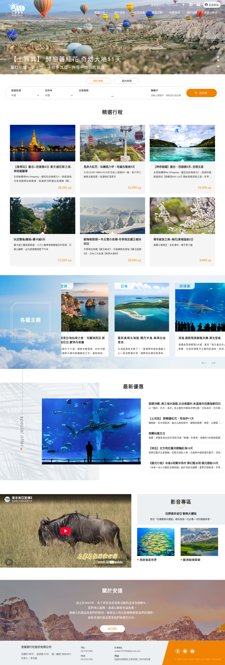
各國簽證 (174, 12)
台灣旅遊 (139, 12)
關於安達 (192, 12)
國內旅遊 (127, 81)
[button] (11, 37)
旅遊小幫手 (211, 12)
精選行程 (100, 12)
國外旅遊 (120, 12)
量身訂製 (157, 12)
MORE (112, 628)
